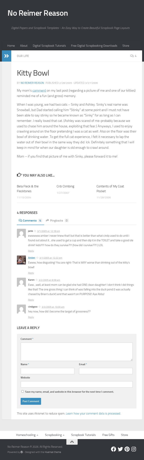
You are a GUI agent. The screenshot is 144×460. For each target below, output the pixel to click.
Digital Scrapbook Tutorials (49, 45)
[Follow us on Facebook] (113, 449)
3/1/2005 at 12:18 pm (48, 231)
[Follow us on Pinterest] (127, 449)
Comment (27, 339)
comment (39, 90)
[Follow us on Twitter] (120, 449)
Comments (32, 220)
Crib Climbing (65, 186)
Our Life (23, 56)
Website (25, 377)
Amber (31, 257)
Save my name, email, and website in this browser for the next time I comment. (69, 391)
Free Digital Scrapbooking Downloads (94, 45)
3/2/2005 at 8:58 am (49, 280)
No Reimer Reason (38, 13)
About (24, 45)
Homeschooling (25, 435)
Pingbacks (59, 220)
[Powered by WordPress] (21, 452)
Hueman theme (53, 452)
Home (11, 45)
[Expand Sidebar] (6, 56)
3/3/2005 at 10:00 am (53, 306)
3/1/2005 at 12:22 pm (50, 257)
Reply (31, 251)
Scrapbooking (53, 435)
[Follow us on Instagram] (133, 449)
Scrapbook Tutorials (83, 435)
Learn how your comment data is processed (93, 413)
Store (125, 45)
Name (25, 364)
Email (83, 364)
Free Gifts (108, 435)
